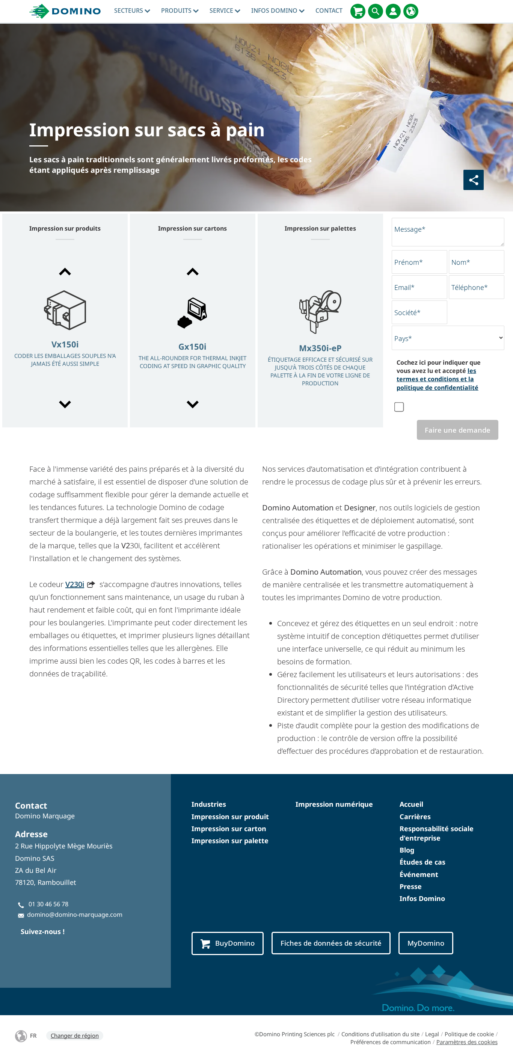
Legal (432, 1034)
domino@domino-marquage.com (74, 914)
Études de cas (422, 861)
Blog (407, 849)
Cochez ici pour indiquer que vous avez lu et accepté (439, 375)
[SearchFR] (375, 11)
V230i (74, 584)
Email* (404, 287)
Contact (329, 10)
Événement (419, 874)
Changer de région (75, 1035)
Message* (409, 229)
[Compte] (393, 11)
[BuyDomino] (357, 11)
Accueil (411, 804)
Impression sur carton (229, 828)
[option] (65, 339)
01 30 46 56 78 (48, 904)
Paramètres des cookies (467, 1042)
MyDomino (425, 943)
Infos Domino (275, 10)
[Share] (473, 180)
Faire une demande (457, 430)
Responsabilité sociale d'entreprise (437, 833)
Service (222, 10)
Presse (411, 886)
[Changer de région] (410, 11)
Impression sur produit (230, 816)
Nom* (460, 262)
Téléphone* (469, 287)
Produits (177, 10)
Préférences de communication (390, 1042)
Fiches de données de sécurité (331, 943)
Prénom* (408, 262)
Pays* (403, 338)
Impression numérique (334, 804)
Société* (407, 312)
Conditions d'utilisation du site (380, 1034)
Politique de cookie (469, 1034)
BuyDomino (235, 943)
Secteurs (129, 10)
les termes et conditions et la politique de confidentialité (437, 379)
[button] (65, 272)
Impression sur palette (230, 840)
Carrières (415, 816)
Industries (209, 804)
